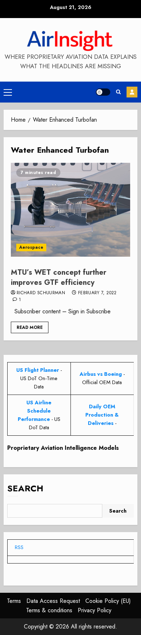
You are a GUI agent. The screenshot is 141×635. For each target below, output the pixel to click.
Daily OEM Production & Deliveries (102, 415)
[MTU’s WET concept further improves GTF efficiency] (70, 210)
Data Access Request (53, 601)
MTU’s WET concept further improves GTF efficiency (58, 277)
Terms (14, 601)
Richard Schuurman (41, 293)
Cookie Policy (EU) (108, 601)
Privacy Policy (94, 610)
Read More (30, 327)
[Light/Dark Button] (103, 92)
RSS (19, 547)
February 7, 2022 (97, 293)
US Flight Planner (37, 370)
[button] (8, 92)
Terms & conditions (49, 610)
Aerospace (31, 247)
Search (25, 488)
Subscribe (132, 92)
